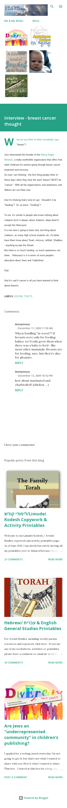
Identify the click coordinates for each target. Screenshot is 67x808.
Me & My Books (13, 20)
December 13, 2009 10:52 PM (35, 375)
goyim (18, 296)
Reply (19, 363)
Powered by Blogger (35, 798)
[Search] (52, 6)
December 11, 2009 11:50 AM (35, 328)
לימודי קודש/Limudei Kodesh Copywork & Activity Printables (25, 519)
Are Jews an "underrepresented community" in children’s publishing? (31, 734)
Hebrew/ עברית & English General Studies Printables (32, 625)
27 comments (13, 559)
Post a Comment (15, 777)
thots (28, 296)
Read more (55, 559)
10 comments (13, 662)
